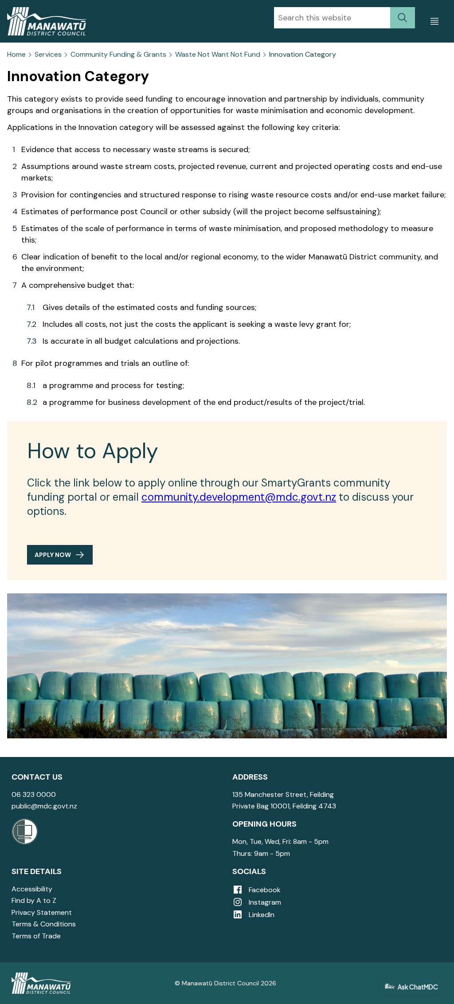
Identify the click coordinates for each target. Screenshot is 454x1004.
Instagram (264, 902)
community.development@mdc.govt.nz (238, 497)
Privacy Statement (42, 912)
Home (16, 54)
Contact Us (37, 777)
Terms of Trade (36, 936)
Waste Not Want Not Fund (217, 54)
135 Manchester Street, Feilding (283, 794)
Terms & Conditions (44, 924)
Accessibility (32, 889)
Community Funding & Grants (118, 54)
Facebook (264, 889)
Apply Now (53, 555)
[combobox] (332, 17)
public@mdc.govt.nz (44, 806)
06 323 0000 (34, 794)
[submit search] (402, 17)
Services (48, 54)
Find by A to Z (34, 900)
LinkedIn (260, 914)
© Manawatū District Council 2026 (225, 983)
